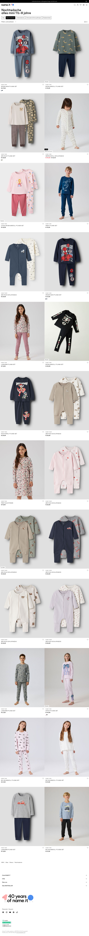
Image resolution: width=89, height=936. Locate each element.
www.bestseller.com (20, 932)
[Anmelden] (78, 5)
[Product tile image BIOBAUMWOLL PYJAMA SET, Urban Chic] (66, 53)
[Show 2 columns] (85, 22)
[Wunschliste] (81, 5)
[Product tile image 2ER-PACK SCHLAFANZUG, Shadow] (22, 539)
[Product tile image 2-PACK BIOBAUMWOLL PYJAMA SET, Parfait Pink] (22, 192)
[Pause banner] (86, 1)
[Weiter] (1, 54)
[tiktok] (17, 912)
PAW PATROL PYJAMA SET (9, 433)
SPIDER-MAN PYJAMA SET (9, 86)
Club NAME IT (6, 875)
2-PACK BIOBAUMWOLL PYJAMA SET (12, 225)
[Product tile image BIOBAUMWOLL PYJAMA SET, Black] (66, 331)
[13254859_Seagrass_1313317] (2, 159)
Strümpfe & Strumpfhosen (33, 17)
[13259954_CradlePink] (46, 714)
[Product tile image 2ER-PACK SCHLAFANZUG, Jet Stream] (22, 261)
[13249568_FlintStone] (1, 90)
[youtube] (10, 912)
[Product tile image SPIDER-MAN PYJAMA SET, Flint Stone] (22, 53)
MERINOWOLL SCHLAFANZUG (55, 156)
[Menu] (87, 5)
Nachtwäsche (10, 17)
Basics (11, 862)
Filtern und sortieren (7, 22)
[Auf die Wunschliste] (43, 85)
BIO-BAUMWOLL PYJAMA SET (10, 780)
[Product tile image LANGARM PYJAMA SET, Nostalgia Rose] (22, 331)
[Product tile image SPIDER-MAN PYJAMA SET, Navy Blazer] (66, 261)
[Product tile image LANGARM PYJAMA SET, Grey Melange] (22, 677)
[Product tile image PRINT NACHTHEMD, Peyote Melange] (22, 469)
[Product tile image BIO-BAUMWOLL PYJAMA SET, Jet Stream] (66, 747)
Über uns (4, 882)
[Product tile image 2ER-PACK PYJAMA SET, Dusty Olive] (22, 123)
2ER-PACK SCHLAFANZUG (9, 295)
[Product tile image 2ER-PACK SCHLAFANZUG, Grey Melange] (66, 539)
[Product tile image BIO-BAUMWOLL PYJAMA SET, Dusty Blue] (66, 816)
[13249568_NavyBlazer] (2, 90)
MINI (2, 862)
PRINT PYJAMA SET (51, 225)
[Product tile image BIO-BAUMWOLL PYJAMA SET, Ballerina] (22, 747)
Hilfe (3, 878)
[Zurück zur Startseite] (7, 5)
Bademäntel (46, 17)
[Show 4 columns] (87, 22)
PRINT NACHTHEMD (7, 503)
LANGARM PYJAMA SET (8, 364)
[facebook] (3, 912)
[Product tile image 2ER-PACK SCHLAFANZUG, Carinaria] (66, 469)
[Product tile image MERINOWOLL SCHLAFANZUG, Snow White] (66, 123)
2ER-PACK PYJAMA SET (8, 156)
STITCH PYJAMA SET (52, 710)
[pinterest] (14, 912)
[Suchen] (75, 5)
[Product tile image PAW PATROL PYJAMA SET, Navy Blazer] (22, 400)
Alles (7, 862)
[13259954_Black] (47, 714)
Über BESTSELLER (7, 885)
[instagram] (7, 912)
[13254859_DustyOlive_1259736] (1, 159)
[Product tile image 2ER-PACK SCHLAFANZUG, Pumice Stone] (22, 608)
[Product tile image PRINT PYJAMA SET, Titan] (66, 192)
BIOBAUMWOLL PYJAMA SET (54, 86)
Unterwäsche (20, 17)
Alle (3, 17)
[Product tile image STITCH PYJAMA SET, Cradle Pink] (66, 677)
